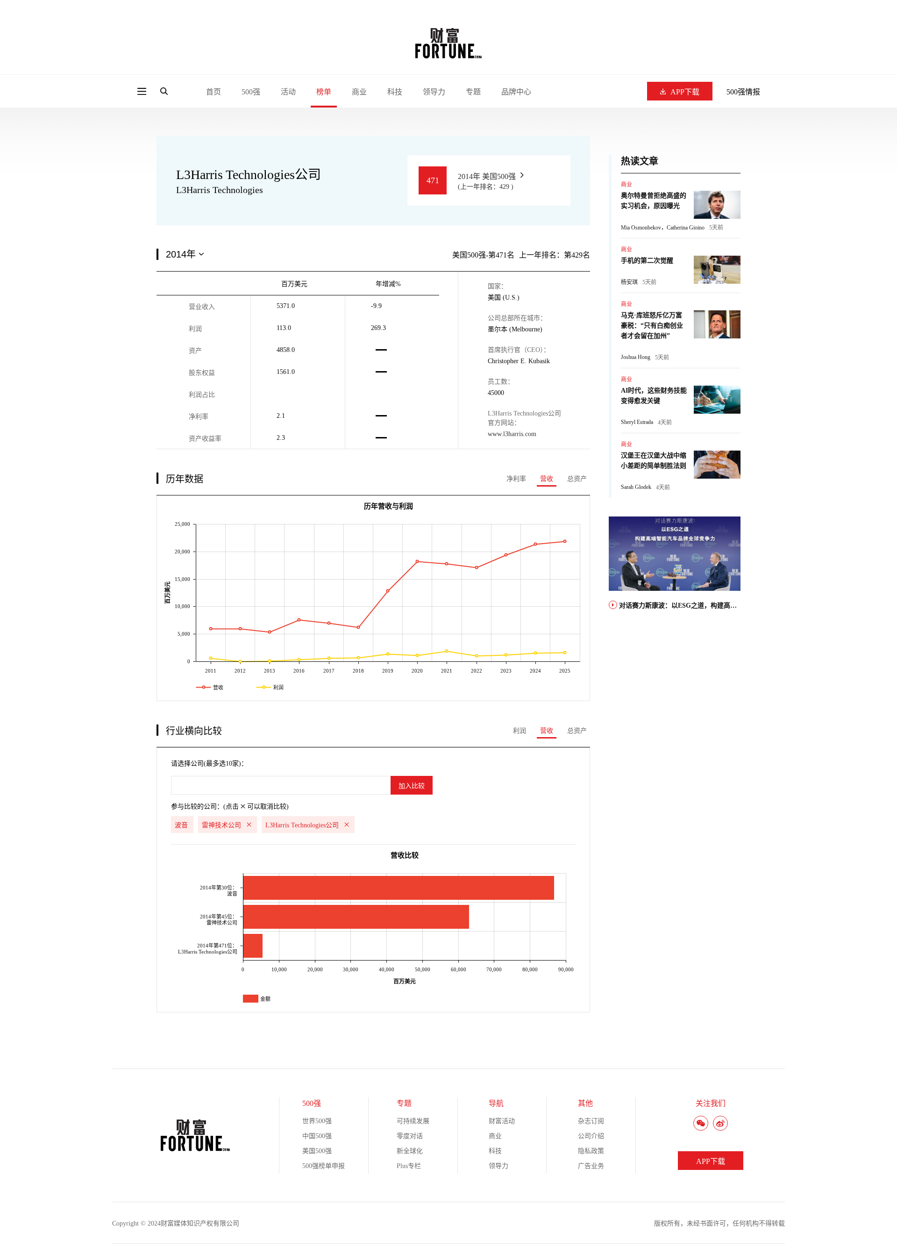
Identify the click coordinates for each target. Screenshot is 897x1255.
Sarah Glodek (636, 487)
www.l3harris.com (512, 433)
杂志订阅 (591, 1121)
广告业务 (591, 1165)
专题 (473, 92)
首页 (213, 92)
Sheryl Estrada (637, 422)
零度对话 (410, 1136)
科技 (394, 92)
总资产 (577, 478)
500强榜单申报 (323, 1165)
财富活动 (502, 1121)
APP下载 (684, 92)
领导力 (434, 92)
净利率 (516, 478)
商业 (359, 92)
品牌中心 (516, 92)
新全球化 (410, 1151)
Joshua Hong (635, 357)
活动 (288, 92)
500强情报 (743, 92)
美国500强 (317, 1151)
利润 (519, 730)
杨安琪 (629, 282)
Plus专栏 (409, 1165)
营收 (546, 478)
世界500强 (317, 1121)
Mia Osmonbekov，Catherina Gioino (663, 227)
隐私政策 (591, 1151)
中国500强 (317, 1136)
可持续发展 (413, 1121)
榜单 (323, 92)
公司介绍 (591, 1136)
